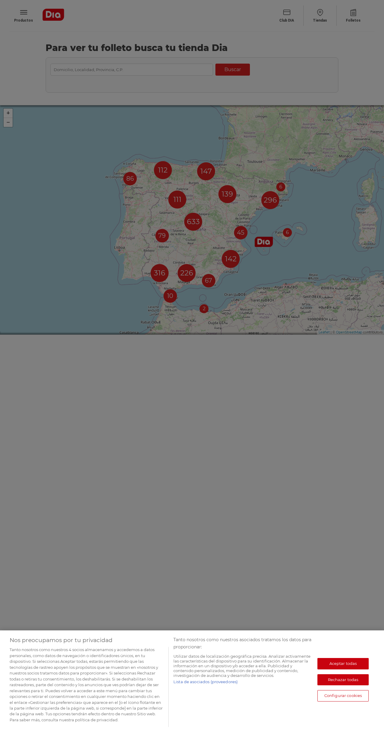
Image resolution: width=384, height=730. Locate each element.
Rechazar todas (343, 679)
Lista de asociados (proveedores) (205, 681)
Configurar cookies (343, 695)
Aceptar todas (343, 663)
